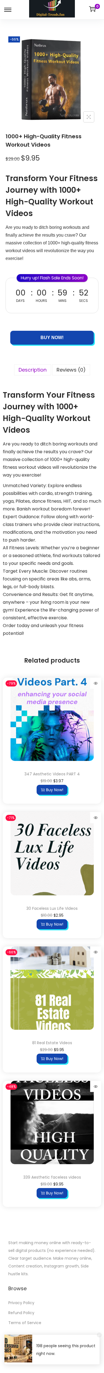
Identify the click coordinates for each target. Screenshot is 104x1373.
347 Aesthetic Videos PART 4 (52, 782)
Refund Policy (21, 1320)
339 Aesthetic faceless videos (52, 1185)
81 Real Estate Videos (52, 1050)
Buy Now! (52, 345)
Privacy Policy (21, 1310)
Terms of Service (24, 1330)
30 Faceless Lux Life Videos (52, 916)
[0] (92, 9)
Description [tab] (33, 377)
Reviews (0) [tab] (71, 377)
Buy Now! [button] (54, 797)
